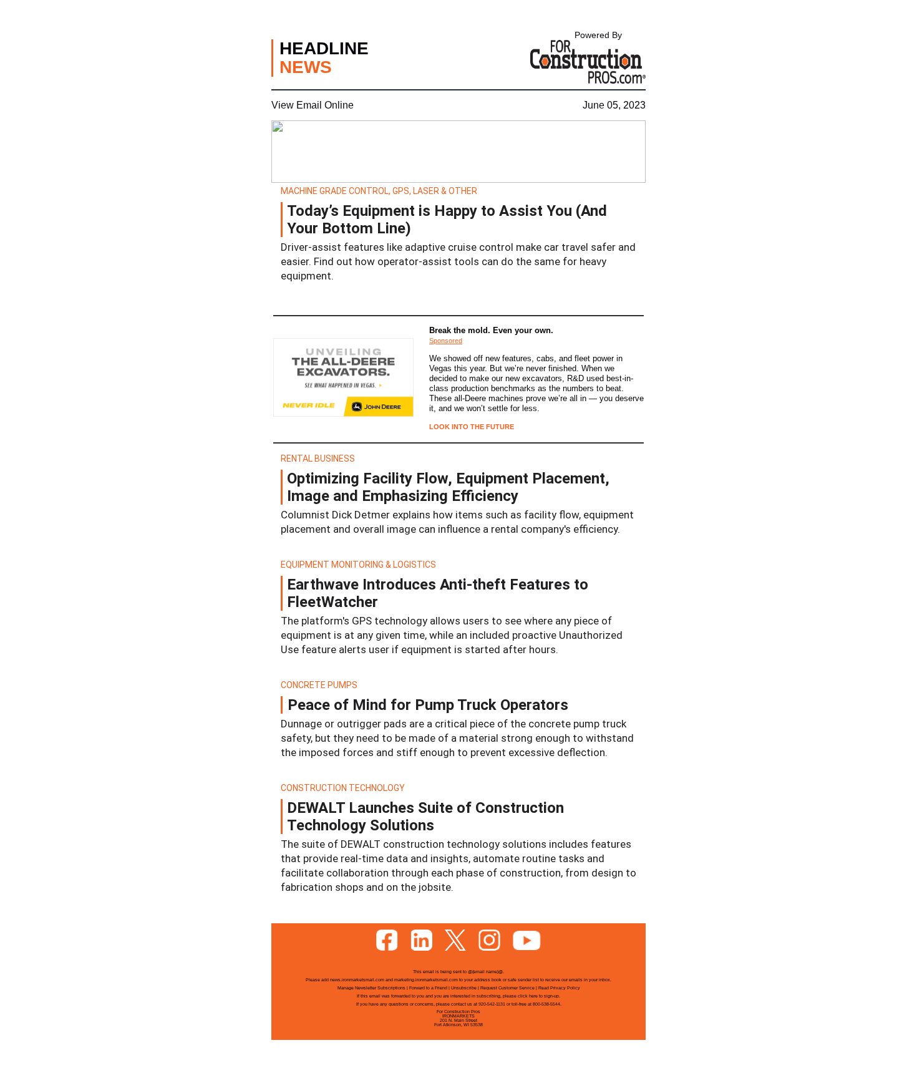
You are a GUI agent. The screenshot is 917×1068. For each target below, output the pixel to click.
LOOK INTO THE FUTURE (471, 426)
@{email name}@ (485, 971)
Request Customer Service (507, 988)
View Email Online (312, 105)
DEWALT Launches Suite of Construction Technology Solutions (425, 816)
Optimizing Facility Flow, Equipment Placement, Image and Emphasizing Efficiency (448, 487)
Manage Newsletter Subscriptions (371, 988)
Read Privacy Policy (559, 988)
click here (528, 996)
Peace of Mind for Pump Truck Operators (428, 705)
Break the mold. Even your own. (491, 330)
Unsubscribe (464, 988)
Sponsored (445, 340)
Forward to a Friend (428, 988)
